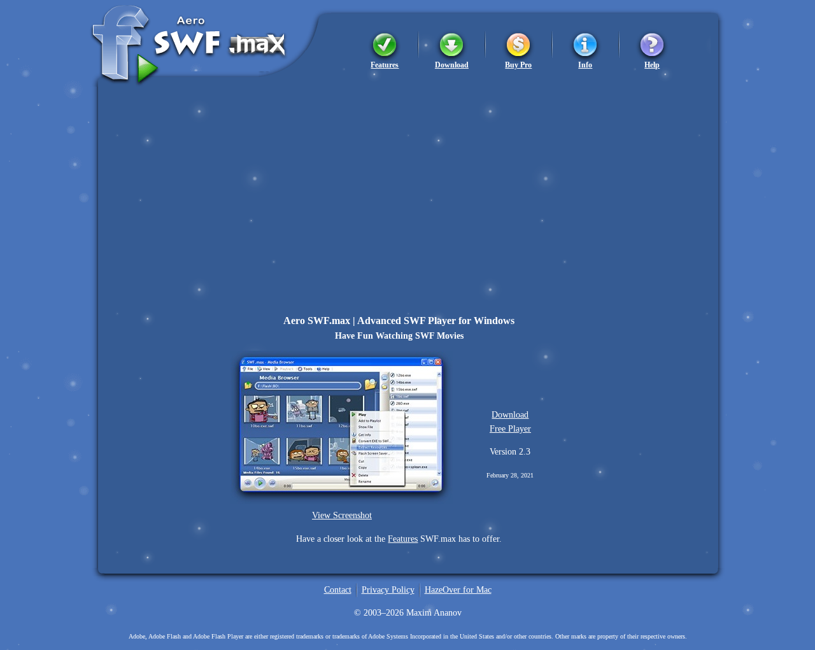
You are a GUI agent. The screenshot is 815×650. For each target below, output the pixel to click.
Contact (337, 590)
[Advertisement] (407, 176)
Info (585, 64)
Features (385, 64)
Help (652, 64)
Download (452, 64)
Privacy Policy (388, 590)
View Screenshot (342, 515)
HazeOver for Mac (458, 590)
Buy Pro (518, 64)
